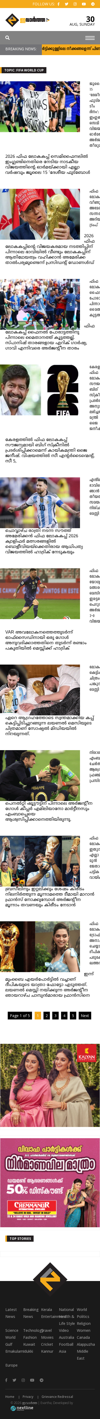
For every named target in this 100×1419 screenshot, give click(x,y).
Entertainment (50, 1316)
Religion (84, 1323)
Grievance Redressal (57, 1396)
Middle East (82, 1355)
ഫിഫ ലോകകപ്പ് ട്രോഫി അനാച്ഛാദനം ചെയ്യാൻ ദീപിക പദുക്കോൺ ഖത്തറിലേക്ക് (94, 943)
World (82, 1309)
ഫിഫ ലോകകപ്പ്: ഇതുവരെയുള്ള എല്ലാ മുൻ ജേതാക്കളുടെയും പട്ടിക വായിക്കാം (94, 858)
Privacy (28, 1396)
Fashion (30, 1337)
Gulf (8, 1344)
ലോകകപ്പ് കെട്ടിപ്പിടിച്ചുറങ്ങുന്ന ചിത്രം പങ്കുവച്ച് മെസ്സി (94, 679)
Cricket (47, 1344)
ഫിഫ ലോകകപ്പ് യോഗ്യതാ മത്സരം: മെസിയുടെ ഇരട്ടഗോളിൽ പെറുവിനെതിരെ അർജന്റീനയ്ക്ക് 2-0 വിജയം (94, 596)
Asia (62, 1351)
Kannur (47, 1351)
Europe (11, 1365)
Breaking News (31, 1313)
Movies (47, 1337)
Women (83, 1330)
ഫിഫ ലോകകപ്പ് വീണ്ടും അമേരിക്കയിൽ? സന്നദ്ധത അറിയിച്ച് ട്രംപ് (94, 208)
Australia (66, 1337)
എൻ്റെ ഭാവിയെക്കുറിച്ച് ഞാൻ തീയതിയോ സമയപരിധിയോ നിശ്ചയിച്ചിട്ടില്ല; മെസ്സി (94, 497)
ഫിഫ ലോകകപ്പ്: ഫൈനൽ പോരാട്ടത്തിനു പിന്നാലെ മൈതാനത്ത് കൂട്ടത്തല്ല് (94, 298)
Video (64, 1330)
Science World (11, 1334)
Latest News (11, 1313)
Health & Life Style (67, 1320)
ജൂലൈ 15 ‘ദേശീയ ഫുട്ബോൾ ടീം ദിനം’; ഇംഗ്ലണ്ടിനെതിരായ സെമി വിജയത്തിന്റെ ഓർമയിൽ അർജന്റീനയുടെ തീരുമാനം (94, 115)
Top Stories (20, 1238)
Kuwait (29, 1344)
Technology (32, 1330)
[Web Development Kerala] (22, 1408)
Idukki (28, 1351)
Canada (83, 1337)
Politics (83, 1316)
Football (66, 1344)
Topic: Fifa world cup (24, 70)
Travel (46, 1330)
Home (9, 1396)
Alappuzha (86, 1344)
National (66, 1309)
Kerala (46, 1309)
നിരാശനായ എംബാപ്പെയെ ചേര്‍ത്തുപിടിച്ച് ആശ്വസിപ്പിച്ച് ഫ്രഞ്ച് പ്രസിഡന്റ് (94, 767)
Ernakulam (14, 1351)
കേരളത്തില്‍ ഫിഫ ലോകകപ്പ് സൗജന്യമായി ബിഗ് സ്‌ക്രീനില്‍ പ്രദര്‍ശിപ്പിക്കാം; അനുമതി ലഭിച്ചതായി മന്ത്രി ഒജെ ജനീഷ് (94, 398)
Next (85, 1015)
